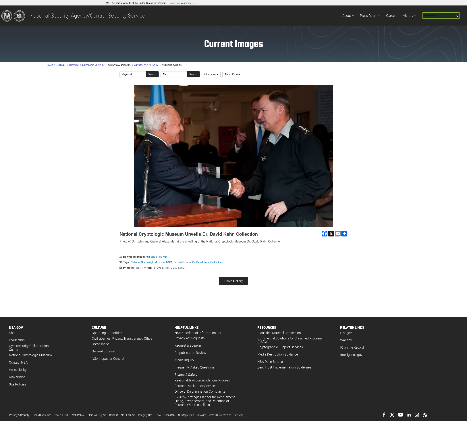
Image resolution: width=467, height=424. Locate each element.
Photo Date (231, 74)
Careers (391, 16)
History (408, 16)
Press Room (368, 16)
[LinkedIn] (408, 415)
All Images (210, 74)
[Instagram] (417, 415)
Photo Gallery (233, 281)
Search (152, 74)
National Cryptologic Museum (148, 262)
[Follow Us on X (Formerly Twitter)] (392, 415)
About (346, 16)
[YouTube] (400, 415)
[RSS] (425, 415)
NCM (169, 262)
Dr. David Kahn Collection (207, 262)
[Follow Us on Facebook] (384, 415)
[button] (182, 3)
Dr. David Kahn (182, 262)
